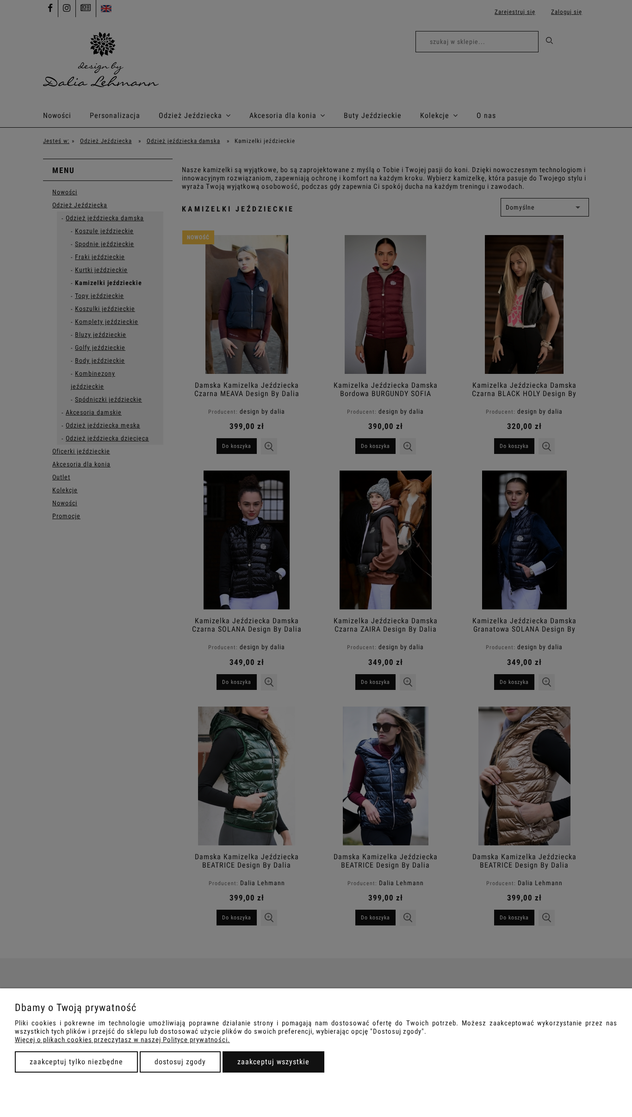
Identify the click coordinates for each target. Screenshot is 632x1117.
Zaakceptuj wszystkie (273, 1061)
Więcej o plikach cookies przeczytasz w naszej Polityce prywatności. (122, 1040)
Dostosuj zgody (180, 1061)
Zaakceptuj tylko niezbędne (76, 1061)
